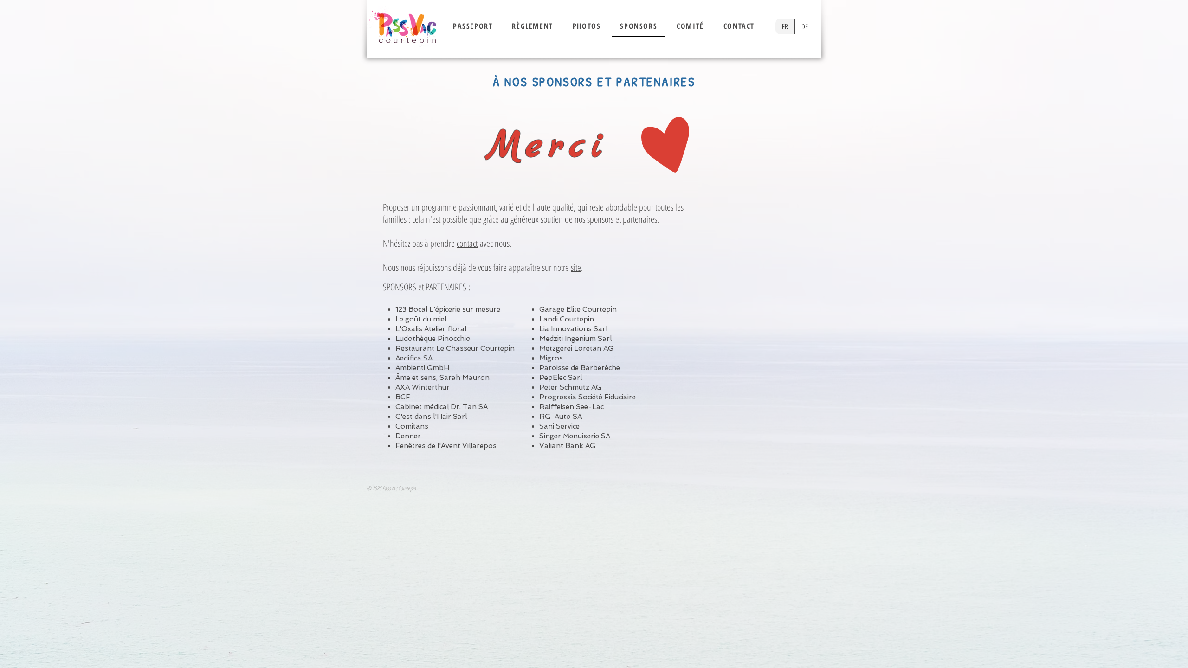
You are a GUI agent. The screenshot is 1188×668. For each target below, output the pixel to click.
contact (467, 243)
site (576, 267)
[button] (473, 26)
